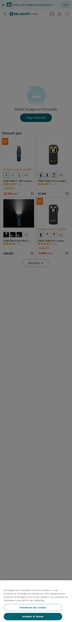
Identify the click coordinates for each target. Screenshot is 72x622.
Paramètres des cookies (33, 607)
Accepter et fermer (33, 616)
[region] (36, 601)
